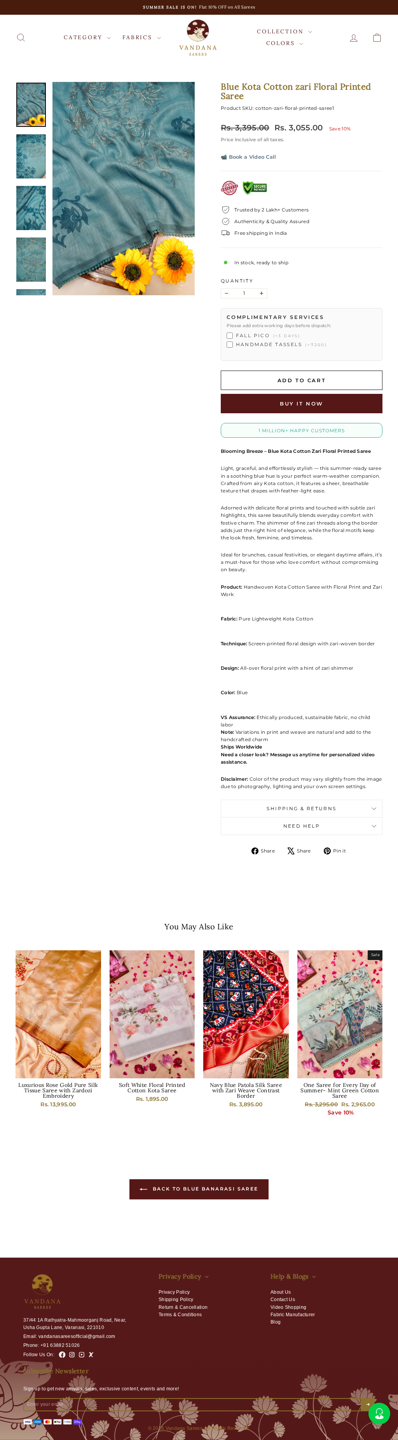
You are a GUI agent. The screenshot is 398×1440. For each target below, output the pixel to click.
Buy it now (301, 403)
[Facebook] (62, 1355)
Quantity (237, 281)
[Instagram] (72, 1355)
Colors (282, 43)
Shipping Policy (176, 1299)
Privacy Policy (174, 1292)
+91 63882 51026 (60, 1345)
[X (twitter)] (91, 1355)
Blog (276, 1322)
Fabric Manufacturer (293, 1314)
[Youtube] (82, 1355)
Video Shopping (288, 1307)
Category (84, 37)
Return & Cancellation (183, 1307)
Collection (281, 31)
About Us (281, 1292)
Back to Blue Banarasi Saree (204, 1189)
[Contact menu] (379, 1413)
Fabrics (138, 37)
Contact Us (283, 1299)
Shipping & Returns (301, 808)
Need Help (301, 826)
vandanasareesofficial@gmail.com (76, 1336)
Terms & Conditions (180, 1314)
